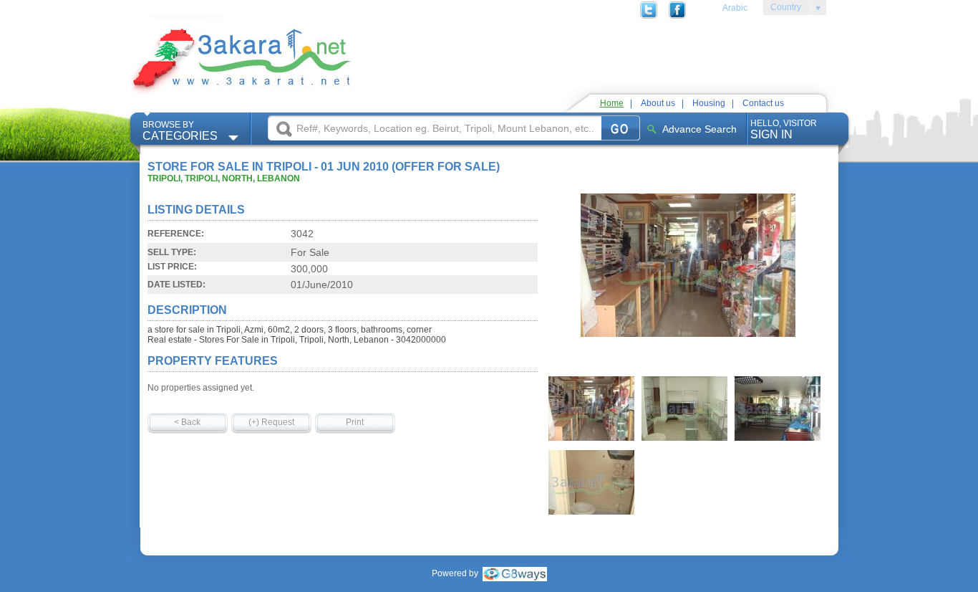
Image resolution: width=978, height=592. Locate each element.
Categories (180, 131)
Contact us (763, 103)
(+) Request (271, 422)
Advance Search (699, 129)
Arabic (734, 8)
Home (612, 103)
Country (782, 9)
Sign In (783, 129)
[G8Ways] (515, 573)
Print (355, 422)
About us (658, 103)
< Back (187, 422)
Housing (708, 103)
